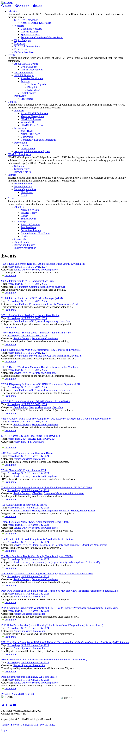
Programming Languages (45, 562)
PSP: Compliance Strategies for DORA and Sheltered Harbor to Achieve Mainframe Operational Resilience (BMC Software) (65, 642)
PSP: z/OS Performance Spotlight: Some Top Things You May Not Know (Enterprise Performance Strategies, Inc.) (60, 590)
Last (32, 694)
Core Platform (20, 286)
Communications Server (41, 286)
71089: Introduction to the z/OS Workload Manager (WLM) (32, 298)
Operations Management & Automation (64, 493)
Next (27, 694)
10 (23, 694)
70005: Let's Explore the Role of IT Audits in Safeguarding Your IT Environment (43, 263)
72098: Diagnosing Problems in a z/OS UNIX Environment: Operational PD (40, 384)
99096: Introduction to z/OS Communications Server (28, 281)
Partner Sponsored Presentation (29, 458)
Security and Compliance (45, 269)
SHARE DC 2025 (30, 266)
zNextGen (60, 286)
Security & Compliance (83, 510)
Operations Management (94, 545)
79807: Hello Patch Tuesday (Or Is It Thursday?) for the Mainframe (36, 332)
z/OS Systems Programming (43, 321)
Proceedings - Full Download (28, 441)
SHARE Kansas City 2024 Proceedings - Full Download (30, 435)
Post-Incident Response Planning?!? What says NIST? (29, 676)
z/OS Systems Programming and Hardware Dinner (27, 453)
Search (8, 5)
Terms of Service (10, 724)
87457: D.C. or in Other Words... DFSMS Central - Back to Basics (35, 401)
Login (39, 5)
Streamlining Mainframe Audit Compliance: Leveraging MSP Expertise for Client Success (47, 573)
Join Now (24, 5)
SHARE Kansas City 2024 (41, 438)
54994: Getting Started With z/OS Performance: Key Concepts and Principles (40, 349)
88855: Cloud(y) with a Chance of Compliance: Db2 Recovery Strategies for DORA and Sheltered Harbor (56, 418)
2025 (44, 266)
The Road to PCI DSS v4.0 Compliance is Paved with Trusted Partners (37, 539)
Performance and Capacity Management (49, 304)
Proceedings (13, 266)
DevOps (97, 562)
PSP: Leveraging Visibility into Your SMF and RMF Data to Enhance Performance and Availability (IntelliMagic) (59, 608)
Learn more (10, 275)
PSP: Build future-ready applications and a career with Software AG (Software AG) (44, 659)
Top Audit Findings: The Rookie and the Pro (24, 504)
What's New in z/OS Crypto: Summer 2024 (23, 470)
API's (88, 562)
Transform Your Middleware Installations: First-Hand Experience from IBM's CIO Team (46, 487)
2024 (23, 438)
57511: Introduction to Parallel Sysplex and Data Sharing (30, 315)
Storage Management (40, 407)
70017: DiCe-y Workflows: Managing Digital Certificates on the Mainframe (40, 367)
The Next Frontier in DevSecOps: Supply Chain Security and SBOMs (37, 556)
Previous (5, 694)
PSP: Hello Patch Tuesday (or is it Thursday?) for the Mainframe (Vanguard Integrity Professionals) (52, 625)
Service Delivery (21, 269)
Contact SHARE (29, 724)
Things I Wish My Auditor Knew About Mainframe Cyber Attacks (35, 521)
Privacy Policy (47, 724)
